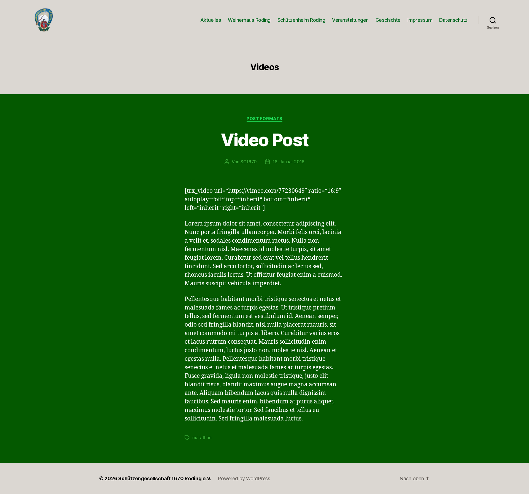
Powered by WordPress (244, 478)
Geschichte (388, 20)
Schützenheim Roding (301, 20)
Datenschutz (453, 20)
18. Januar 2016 (288, 161)
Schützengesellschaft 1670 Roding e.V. (164, 478)
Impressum (420, 20)
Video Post (264, 139)
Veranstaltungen (350, 20)
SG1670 (249, 161)
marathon (202, 437)
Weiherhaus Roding (249, 20)
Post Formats (264, 118)
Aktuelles (210, 20)
